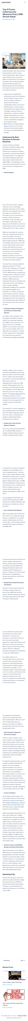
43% (6, 147)
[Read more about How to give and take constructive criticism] (14, 994)
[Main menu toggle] (25, 2)
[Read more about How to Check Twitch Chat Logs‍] (14, 975)
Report (6, 126)
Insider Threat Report (12, 802)
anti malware (8, 497)
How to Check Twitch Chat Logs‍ (12, 982)
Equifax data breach (16, 393)
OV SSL (21, 293)
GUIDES (4, 984)
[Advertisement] (14, 36)
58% (6, 435)
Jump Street (13, 1015)
